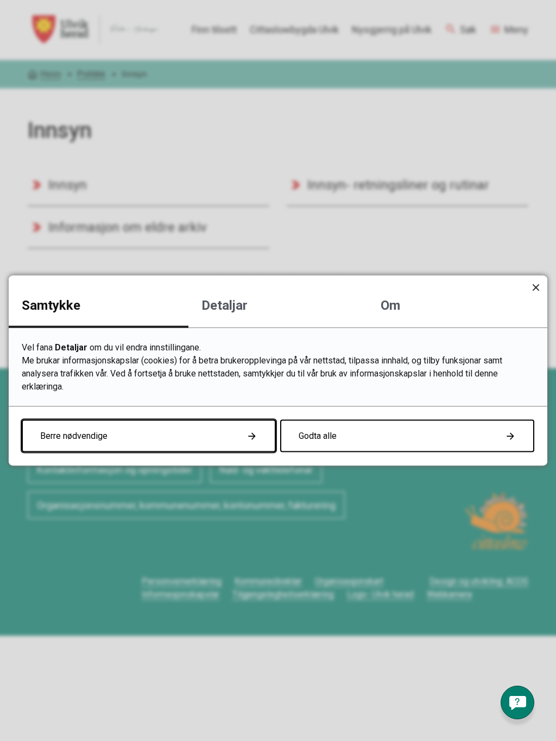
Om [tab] (390, 305)
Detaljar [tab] (224, 305)
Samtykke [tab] (51, 305)
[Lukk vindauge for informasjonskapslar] (535, 287)
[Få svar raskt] (517, 702)
